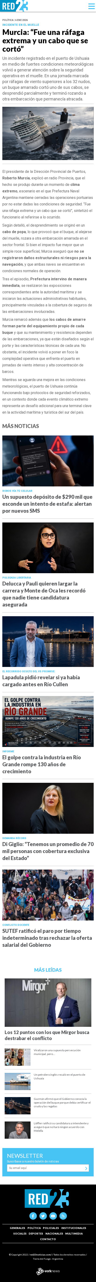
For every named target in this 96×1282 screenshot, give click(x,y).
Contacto (48, 1239)
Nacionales (54, 1233)
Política (34, 1227)
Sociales (20, 1233)
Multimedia (74, 1233)
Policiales (51, 1227)
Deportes (36, 1233)
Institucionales (73, 1227)
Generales (17, 1227)
